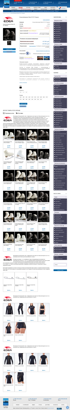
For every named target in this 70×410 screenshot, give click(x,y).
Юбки (56, 156)
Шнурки (56, 242)
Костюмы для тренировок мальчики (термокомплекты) (59, 169)
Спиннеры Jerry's (58, 223)
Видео (35, 9)
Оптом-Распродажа (26, 9)
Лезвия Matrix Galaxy (59, 50)
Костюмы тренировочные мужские (59, 178)
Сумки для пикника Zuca (59, 209)
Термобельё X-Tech (59, 118)
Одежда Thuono (58, 107)
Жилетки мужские (58, 173)
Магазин (21, 7)
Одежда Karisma (58, 105)
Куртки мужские (58, 180)
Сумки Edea (57, 201)
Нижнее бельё (58, 126)
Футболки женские (58, 154)
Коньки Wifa (57, 31)
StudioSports (57, 85)
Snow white (57, 68)
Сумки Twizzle (58, 199)
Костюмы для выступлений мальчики (59, 166)
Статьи (40, 404)
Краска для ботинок (59, 230)
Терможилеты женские (59, 135)
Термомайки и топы (59, 144)
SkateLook (57, 93)
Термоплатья (57, 131)
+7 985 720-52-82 (17, 398)
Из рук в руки (44, 9)
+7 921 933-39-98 (32, 398)
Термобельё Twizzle (59, 112)
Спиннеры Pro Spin (58, 216)
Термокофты (57, 137)
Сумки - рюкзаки (58, 203)
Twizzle (56, 87)
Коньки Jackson (58, 33)
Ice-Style (57, 91)
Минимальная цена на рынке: (27, 41)
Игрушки (56, 256)
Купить (8, 147)
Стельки (56, 238)
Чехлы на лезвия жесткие (60, 249)
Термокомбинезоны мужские (60, 175)
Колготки (57, 124)
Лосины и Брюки (58, 142)
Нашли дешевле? (46, 19)
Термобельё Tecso (58, 120)
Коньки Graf (57, 37)
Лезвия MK (57, 57)
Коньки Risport (58, 29)
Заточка (28, 7)
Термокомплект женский (60, 148)
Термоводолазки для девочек (60, 160)
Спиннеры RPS (58, 218)
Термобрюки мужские (59, 171)
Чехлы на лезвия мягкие (59, 251)
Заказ (45, 7)
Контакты (53, 7)
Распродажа (9, 51)
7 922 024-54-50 (47, 398)
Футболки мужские (58, 187)
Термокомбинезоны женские (60, 133)
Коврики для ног (58, 228)
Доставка (53, 9)
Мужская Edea (58, 80)
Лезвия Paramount (58, 61)
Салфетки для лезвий (59, 236)
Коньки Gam (57, 35)
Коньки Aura (57, 25)
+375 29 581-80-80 (62, 398)
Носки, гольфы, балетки (59, 232)
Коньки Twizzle (58, 39)
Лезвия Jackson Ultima (59, 59)
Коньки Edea (57, 23)
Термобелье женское (59, 146)
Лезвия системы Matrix (59, 48)
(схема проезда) (51, 408)
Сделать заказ (9, 49)
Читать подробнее (23, 82)
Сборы (62, 404)
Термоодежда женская (59, 150)
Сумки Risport (57, 205)
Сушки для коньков (58, 258)
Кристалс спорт (58, 89)
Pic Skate (57, 66)
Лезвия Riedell (57, 52)
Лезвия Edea (57, 46)
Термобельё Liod (58, 114)
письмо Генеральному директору (43, 50)
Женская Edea (58, 78)
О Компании (14, 9)
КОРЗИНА (63, 8)
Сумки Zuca (57, 207)
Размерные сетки (9, 113)
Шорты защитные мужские (60, 189)
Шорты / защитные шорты (60, 158)
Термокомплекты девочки (60, 152)
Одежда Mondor (58, 98)
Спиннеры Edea (58, 214)
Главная (13, 7)
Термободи (57, 122)
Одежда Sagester (58, 103)
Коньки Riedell (57, 27)
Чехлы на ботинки (58, 247)
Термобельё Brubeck (59, 116)
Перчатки (57, 234)
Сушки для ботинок (59, 240)
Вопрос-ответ (37, 7)
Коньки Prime (57, 41)
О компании (25, 404)
